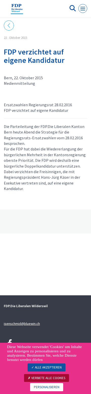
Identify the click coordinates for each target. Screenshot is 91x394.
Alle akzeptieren (48, 367)
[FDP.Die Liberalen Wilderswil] (17, 11)
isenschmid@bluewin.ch (22, 323)
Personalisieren (46, 387)
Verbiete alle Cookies (48, 378)
